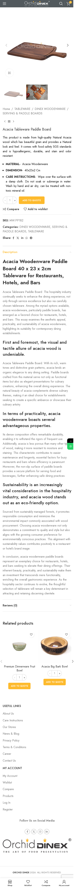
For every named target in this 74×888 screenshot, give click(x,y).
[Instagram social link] (40, 831)
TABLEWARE (22, 109)
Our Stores (9, 727)
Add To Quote (31, 200)
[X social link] (17, 238)
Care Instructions (13, 720)
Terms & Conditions (14, 747)
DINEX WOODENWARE (50, 109)
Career (7, 754)
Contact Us (9, 761)
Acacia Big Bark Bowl (54, 666)
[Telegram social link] (31, 238)
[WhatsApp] (70, 446)
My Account (10, 776)
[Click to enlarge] (9, 73)
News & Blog (11, 734)
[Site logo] (37, 3)
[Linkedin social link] (22, 238)
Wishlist (7, 782)
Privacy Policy (11, 740)
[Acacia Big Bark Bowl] (54, 646)
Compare (8, 789)
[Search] (61, 3)
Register (8, 809)
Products (8, 796)
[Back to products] (9, 121)
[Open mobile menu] (4, 3)
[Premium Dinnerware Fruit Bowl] (19, 646)
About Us (8, 713)
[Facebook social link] (13, 238)
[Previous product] (5, 121)
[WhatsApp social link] (26, 238)
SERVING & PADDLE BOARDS (22, 113)
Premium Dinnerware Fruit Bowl (19, 668)
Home (6, 109)
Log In (6, 803)
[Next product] (13, 121)
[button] (6, 45)
